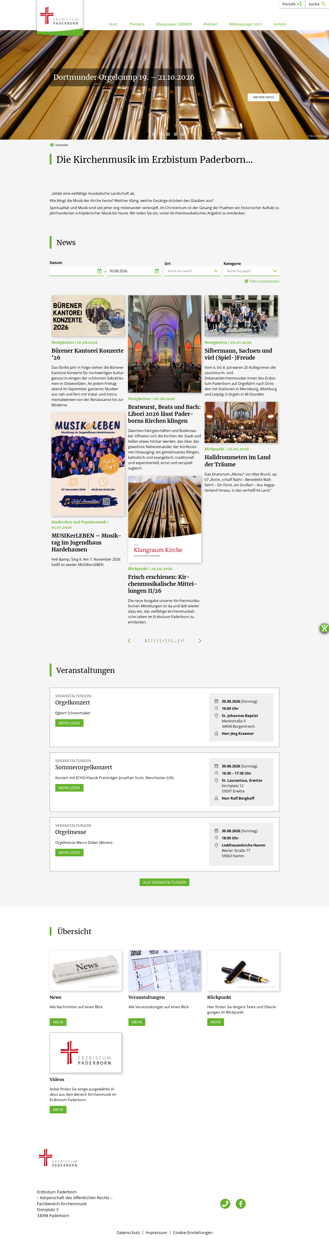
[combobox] (192, 271)
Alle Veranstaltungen (164, 882)
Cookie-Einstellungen (193, 1232)
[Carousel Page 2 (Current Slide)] (154, 134)
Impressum (156, 1232)
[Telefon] (225, 1204)
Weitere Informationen (256, 97)
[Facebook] (241, 1204)
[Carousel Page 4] (168, 134)
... (175, 641)
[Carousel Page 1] (146, 134)
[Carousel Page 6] (182, 134)
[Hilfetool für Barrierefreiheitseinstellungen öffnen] (324, 628)
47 (182, 641)
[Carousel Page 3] (161, 134)
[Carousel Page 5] (175, 134)
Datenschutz (128, 1232)
